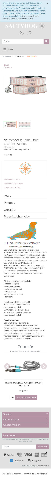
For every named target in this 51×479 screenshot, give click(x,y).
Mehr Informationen (26, 397)
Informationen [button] (11, 419)
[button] (7, 366)
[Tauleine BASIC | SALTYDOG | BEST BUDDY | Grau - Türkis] (23, 366)
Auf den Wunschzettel (13, 183)
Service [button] (7, 414)
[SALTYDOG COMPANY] (25, 168)
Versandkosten (42, 466)
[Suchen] (46, 41)
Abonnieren (42, 447)
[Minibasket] (30, 33)
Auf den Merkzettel (12, 180)
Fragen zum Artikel (12, 187)
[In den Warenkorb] (12, 397)
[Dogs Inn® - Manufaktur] (25, 26)
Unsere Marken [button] (11, 424)
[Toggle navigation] (4, 49)
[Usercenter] (21, 33)
